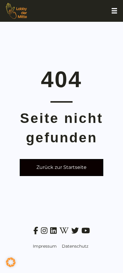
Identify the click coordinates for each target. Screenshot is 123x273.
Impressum (45, 246)
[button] (10, 262)
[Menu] (114, 11)
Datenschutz (75, 246)
